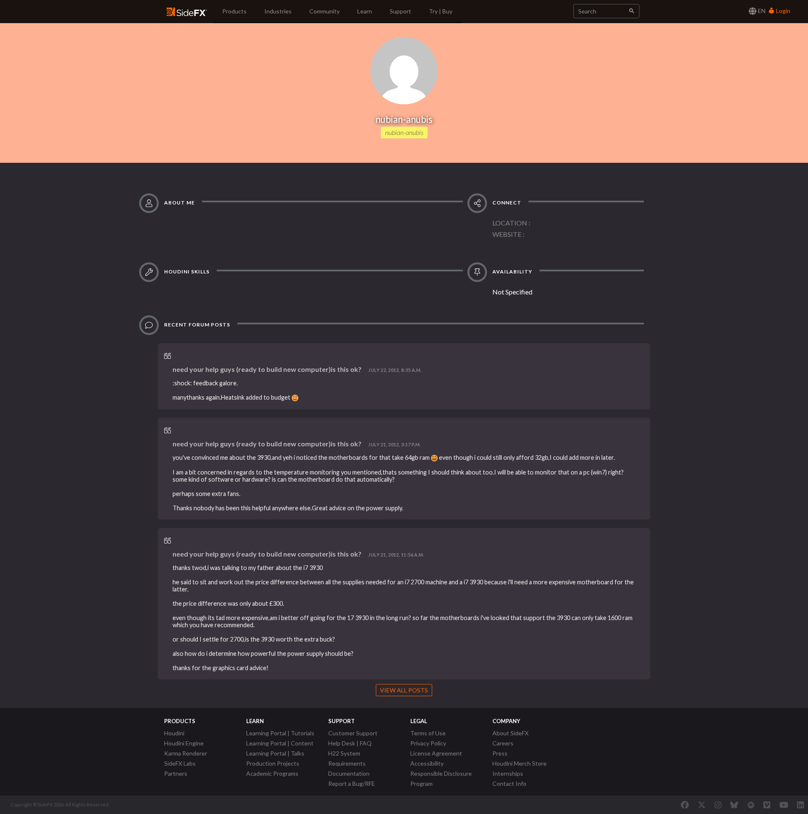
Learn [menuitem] (364, 11)
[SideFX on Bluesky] (734, 805)
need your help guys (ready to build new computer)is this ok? (267, 369)
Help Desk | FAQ (350, 743)
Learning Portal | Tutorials (280, 733)
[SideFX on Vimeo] (766, 805)
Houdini (174, 733)
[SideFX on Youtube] (783, 805)
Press (500, 753)
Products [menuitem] (234, 11)
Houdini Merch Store (519, 763)
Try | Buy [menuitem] (440, 11)
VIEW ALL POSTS (404, 690)
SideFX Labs (180, 763)
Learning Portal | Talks (275, 753)
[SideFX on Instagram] (718, 805)
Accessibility (427, 763)
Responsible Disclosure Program (441, 778)
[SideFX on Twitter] (702, 805)
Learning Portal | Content (280, 743)
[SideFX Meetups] (751, 805)
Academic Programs (272, 773)
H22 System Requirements (347, 758)
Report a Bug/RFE (351, 783)
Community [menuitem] (324, 11)
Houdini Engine (184, 743)
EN (761, 10)
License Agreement (436, 753)
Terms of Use (428, 733)
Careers (502, 743)
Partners (175, 773)
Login (782, 10)
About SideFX (510, 733)
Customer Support (352, 733)
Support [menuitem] (400, 11)
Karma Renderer (185, 753)
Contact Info (509, 783)
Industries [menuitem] (278, 11)
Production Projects (272, 763)
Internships (507, 773)
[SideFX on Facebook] (685, 805)
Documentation (348, 773)
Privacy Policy (428, 743)
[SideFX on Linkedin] (800, 805)
